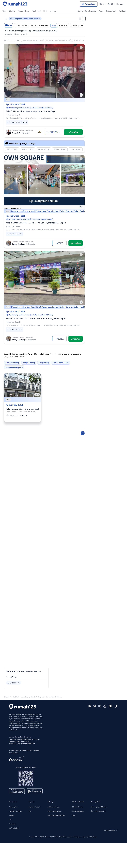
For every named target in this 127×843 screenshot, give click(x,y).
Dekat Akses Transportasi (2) (33, 40)
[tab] (26, 676)
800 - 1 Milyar (59, 149)
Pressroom (12, 824)
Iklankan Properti (34, 807)
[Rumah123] (15, 3)
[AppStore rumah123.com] (17, 791)
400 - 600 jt (27, 149)
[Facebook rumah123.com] (89, 706)
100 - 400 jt (12, 149)
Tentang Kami (13, 807)
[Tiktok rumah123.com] (116, 706)
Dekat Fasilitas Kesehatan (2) (60, 40)
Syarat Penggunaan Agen (56, 815)
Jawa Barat (24, 697)
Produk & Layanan (15, 811)
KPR (30, 811)
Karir (10, 820)
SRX (73, 815)
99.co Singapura (78, 811)
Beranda (6, 697)
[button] (41, 19)
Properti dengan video (39, 25)
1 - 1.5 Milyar (75, 149)
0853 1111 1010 (30, 743)
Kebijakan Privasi (53, 807)
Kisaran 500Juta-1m (13, 683)
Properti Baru (23, 25)
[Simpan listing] (81, 47)
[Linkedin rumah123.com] (110, 706)
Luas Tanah (63, 25)
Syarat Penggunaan (54, 811)
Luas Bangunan (77, 25)
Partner (11, 815)
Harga (53, 25)
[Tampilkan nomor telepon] (59, 132)
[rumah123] (22, 707)
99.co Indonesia (77, 807)
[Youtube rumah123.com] (104, 706)
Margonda (41, 697)
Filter (9, 25)
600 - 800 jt (43, 149)
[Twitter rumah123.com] (94, 706)
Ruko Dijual (15, 697)
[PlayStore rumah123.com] (35, 791)
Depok (33, 697)
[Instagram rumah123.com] (99, 706)
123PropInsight (14, 828)
